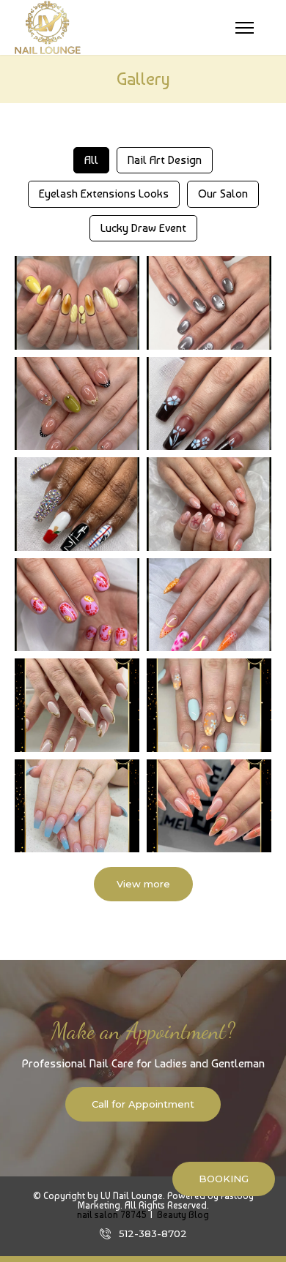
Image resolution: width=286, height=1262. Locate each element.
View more (143, 884)
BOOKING (224, 1178)
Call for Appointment (143, 1104)
